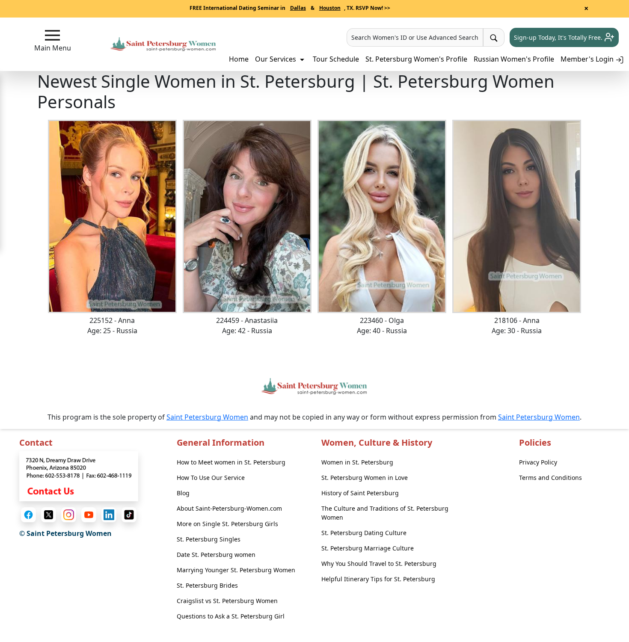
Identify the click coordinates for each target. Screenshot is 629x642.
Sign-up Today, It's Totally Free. (559, 37)
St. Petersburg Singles (208, 539)
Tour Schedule (336, 59)
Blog (183, 493)
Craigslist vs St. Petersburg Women (227, 601)
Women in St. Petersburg (357, 462)
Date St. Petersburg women (216, 554)
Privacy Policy (538, 462)
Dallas (298, 8)
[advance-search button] (493, 37)
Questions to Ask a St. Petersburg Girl (231, 616)
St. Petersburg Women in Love (364, 477)
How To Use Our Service (211, 477)
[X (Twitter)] (48, 514)
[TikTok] (129, 514)
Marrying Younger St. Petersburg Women (236, 570)
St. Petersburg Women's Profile (416, 59)
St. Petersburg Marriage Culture (367, 548)
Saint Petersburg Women (207, 417)
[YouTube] (88, 514)
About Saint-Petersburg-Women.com (229, 508)
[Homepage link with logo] (314, 386)
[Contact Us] (78, 475)
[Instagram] (68, 514)
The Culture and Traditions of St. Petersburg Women (384, 512)
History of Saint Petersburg (360, 493)
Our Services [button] (276, 59)
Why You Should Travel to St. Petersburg (378, 563)
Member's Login (588, 59)
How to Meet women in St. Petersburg (231, 462)
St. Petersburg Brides (207, 585)
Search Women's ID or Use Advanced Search (414, 37)
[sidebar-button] (52, 35)
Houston (330, 8)
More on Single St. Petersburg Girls (227, 524)
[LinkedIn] (108, 514)
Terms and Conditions (550, 477)
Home (239, 59)
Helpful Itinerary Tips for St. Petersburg (378, 579)
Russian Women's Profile (514, 59)
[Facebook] (28, 514)
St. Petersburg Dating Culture (363, 533)
